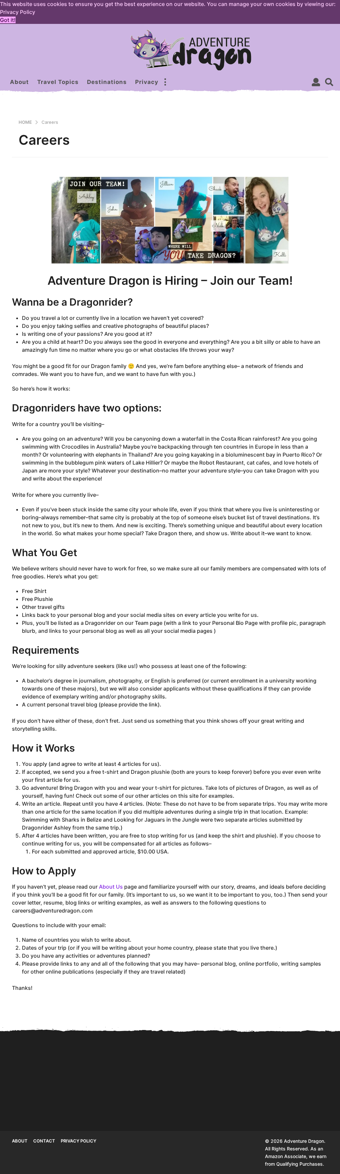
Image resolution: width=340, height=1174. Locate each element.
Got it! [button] (8, 20)
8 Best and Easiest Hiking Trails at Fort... (244, 1106)
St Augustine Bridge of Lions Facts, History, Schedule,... (178, 1109)
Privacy (146, 82)
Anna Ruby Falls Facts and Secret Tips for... (45, 1106)
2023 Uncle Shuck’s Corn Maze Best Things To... (311, 1094)
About (19, 82)
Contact (44, 1140)
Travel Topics (58, 82)
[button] (165, 82)
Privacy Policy (78, 1140)
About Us (111, 886)
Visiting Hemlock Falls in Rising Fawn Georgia (111, 1106)
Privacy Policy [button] (17, 12)
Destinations (107, 82)
